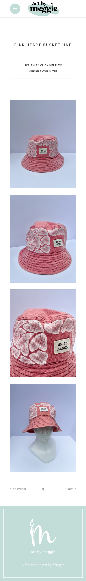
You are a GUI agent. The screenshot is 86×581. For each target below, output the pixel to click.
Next (69, 489)
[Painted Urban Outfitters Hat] (43, 144)
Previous (20, 489)
